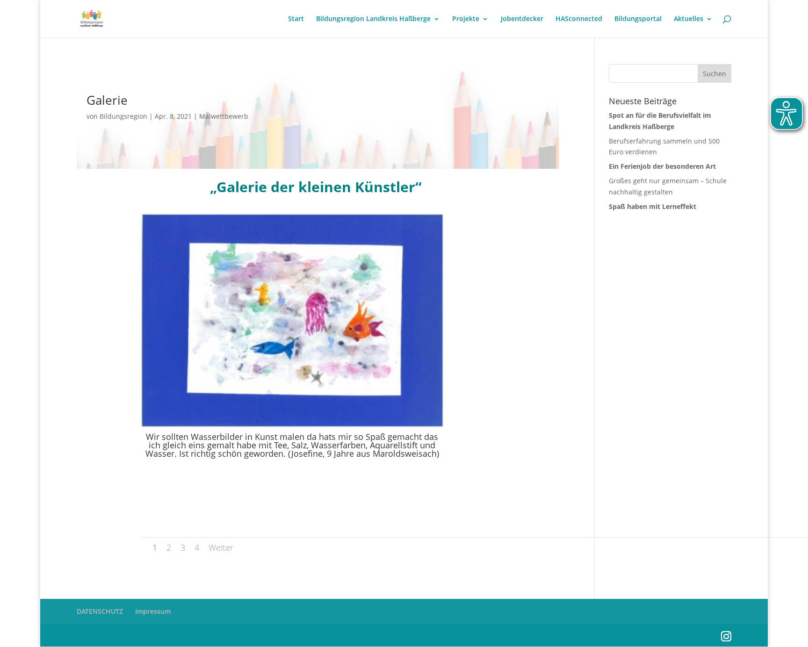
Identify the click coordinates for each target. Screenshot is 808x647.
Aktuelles (688, 19)
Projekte (465, 19)
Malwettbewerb (223, 116)
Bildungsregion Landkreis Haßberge (373, 19)
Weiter (221, 547)
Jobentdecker (522, 19)
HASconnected (579, 19)
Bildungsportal (638, 19)
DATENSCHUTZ (100, 611)
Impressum (153, 611)
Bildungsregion (123, 116)
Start (296, 19)
